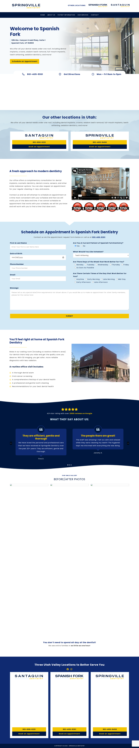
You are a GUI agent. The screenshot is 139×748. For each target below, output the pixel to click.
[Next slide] (128, 443)
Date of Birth (16, 253)
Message (14, 288)
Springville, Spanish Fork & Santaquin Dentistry (26, 6)
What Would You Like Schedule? (88, 252)
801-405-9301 (98, 237)
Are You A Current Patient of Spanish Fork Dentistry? (98, 243)
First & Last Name (18, 243)
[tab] (67, 464)
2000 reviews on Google (81, 413)
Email (12, 275)
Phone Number (17, 264)
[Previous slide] (11, 443)
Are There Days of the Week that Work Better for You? (98, 262)
